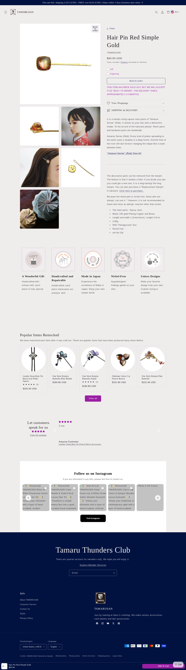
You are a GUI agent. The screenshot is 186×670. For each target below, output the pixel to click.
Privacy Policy (26, 618)
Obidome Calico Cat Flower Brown (121, 377)
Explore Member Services (93, 565)
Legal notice (117, 656)
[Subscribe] (114, 573)
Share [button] (112, 28)
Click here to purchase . (131, 191)
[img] (38, 431)
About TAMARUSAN (29, 600)
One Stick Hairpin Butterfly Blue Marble (62, 377)
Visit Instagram (93, 518)
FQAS (23, 614)
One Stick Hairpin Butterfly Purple (90, 377)
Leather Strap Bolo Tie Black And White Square (33, 378)
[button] (5, 12)
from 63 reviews (38, 435)
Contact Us (25, 609)
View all (93, 398)
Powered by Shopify (45, 656)
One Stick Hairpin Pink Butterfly (152, 377)
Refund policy (61, 656)
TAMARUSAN (31, 656)
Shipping (124, 62)
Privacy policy (74, 656)
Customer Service (28, 604)
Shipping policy (104, 656)
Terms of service (88, 656)
